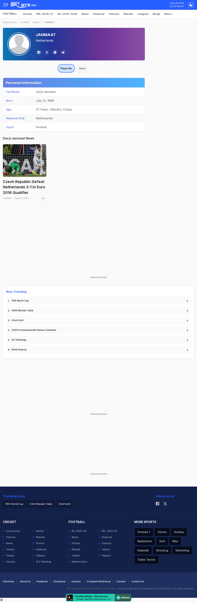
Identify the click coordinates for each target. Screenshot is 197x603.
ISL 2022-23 (79, 530)
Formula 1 (144, 532)
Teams (10, 555)
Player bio (66, 68)
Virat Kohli (17, 320)
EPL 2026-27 (45, 13)
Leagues (143, 13)
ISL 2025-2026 (67, 13)
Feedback (42, 581)
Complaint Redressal (99, 581)
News (85, 13)
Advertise (8, 581)
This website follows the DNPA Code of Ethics (92, 588)
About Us (25, 581)
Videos (10, 549)
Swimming (182, 550)
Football (10, 13)
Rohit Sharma (19, 349)
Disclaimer (60, 581)
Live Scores (13, 530)
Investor (76, 581)
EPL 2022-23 (109, 530)
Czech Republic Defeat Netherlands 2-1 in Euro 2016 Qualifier (24, 187)
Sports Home (10, 22)
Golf (162, 541)
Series (40, 530)
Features (99, 13)
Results (128, 13)
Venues (10, 561)
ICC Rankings (19, 339)
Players (37, 22)
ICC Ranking (43, 561)
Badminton (145, 541)
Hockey (179, 532)
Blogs (156, 13)
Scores (27, 13)
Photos (40, 543)
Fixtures (114, 13)
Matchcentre (79, 561)
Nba (175, 541)
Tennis (162, 532)
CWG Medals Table (22, 310)
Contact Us (138, 581)
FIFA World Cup (20, 300)
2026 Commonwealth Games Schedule (34, 330)
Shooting (162, 550)
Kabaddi (143, 550)
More (168, 13)
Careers (121, 581)
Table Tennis (146, 559)
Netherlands (44, 40)
